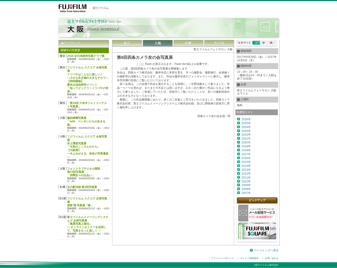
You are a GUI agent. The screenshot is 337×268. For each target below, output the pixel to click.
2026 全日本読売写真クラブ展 (86, 56)
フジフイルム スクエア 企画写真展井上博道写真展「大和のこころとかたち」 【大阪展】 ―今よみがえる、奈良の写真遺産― (87, 147)
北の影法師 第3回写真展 (82, 187)
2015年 (246, 162)
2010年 (246, 181)
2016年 (246, 158)
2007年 (246, 193)
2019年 (246, 146)
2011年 (246, 177)
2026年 (246, 119)
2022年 (246, 134)
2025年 (246, 123)
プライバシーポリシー (222, 258)
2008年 (246, 189)
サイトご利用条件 (249, 258)
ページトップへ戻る (266, 250)
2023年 (246, 131)
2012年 (246, 173)
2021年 (246, 138)
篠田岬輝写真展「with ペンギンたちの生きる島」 (86, 121)
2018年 (246, 150)
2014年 (246, 166)
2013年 (246, 169)
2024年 (246, 127)
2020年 (246, 142)
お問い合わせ (272, 258)
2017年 (246, 154)
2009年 (246, 185)
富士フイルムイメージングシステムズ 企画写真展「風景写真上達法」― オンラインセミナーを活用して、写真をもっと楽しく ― (87, 223)
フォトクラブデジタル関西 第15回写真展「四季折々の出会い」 (83, 172)
